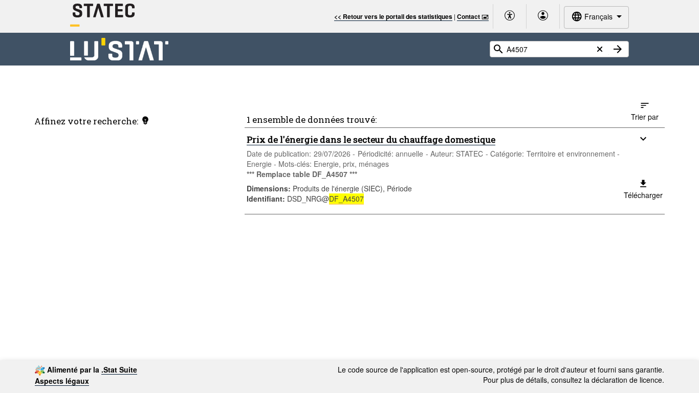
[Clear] (600, 49)
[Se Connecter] (543, 16)
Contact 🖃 (473, 16)
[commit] (617, 49)
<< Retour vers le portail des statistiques (393, 16)
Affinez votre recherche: (86, 121)
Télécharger (643, 195)
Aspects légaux (62, 381)
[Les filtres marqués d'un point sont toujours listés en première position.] (145, 120)
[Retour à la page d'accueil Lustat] (119, 49)
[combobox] (596, 17)
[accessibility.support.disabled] (509, 16)
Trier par (645, 117)
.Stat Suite (119, 369)
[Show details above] (643, 138)
